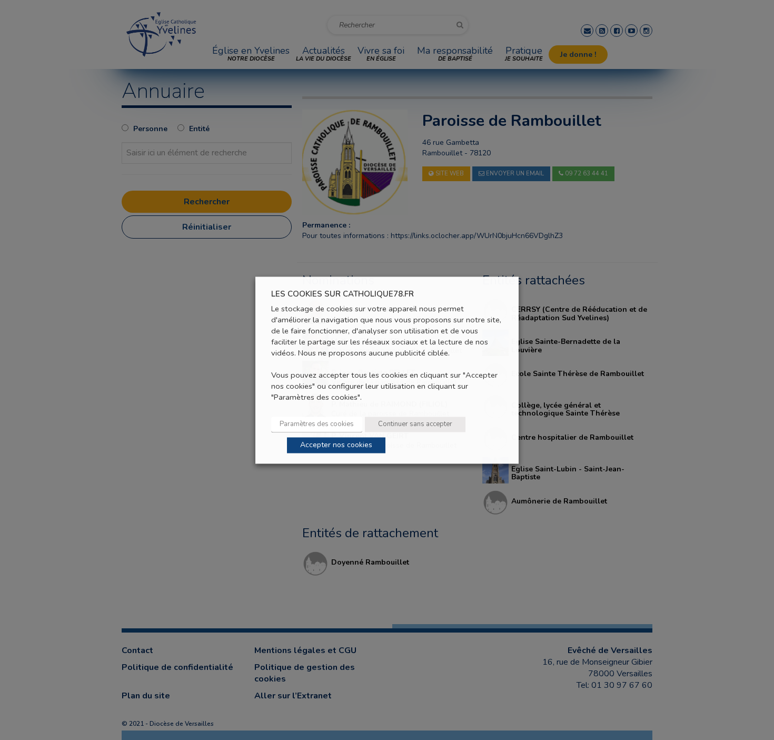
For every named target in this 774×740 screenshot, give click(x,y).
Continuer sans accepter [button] (415, 424)
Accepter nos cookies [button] (336, 445)
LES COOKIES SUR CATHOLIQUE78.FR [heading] (342, 294)
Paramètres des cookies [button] (317, 424)
